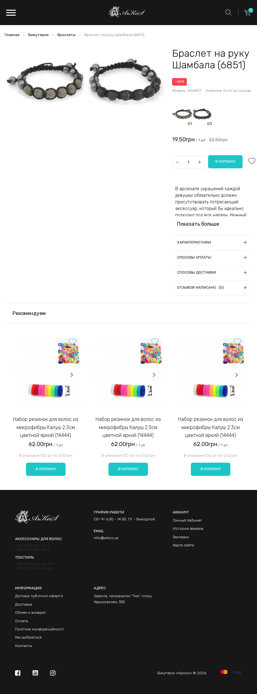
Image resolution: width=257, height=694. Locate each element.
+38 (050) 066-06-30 (34, 564)
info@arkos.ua (106, 538)
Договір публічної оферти (39, 596)
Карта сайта (183, 545)
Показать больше (198, 224)
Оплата (21, 621)
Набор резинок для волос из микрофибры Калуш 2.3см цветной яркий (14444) (45, 427)
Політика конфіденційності (39, 629)
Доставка (23, 604)
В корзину (46, 469)
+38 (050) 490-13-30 (33, 546)
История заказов (188, 528)
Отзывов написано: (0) (200, 287)
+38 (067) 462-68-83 (33, 568)
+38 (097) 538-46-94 (33, 550)
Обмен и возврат (30, 612)
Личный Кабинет (187, 520)
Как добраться (28, 637)
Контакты (23, 646)
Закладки (181, 537)
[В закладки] (252, 162)
